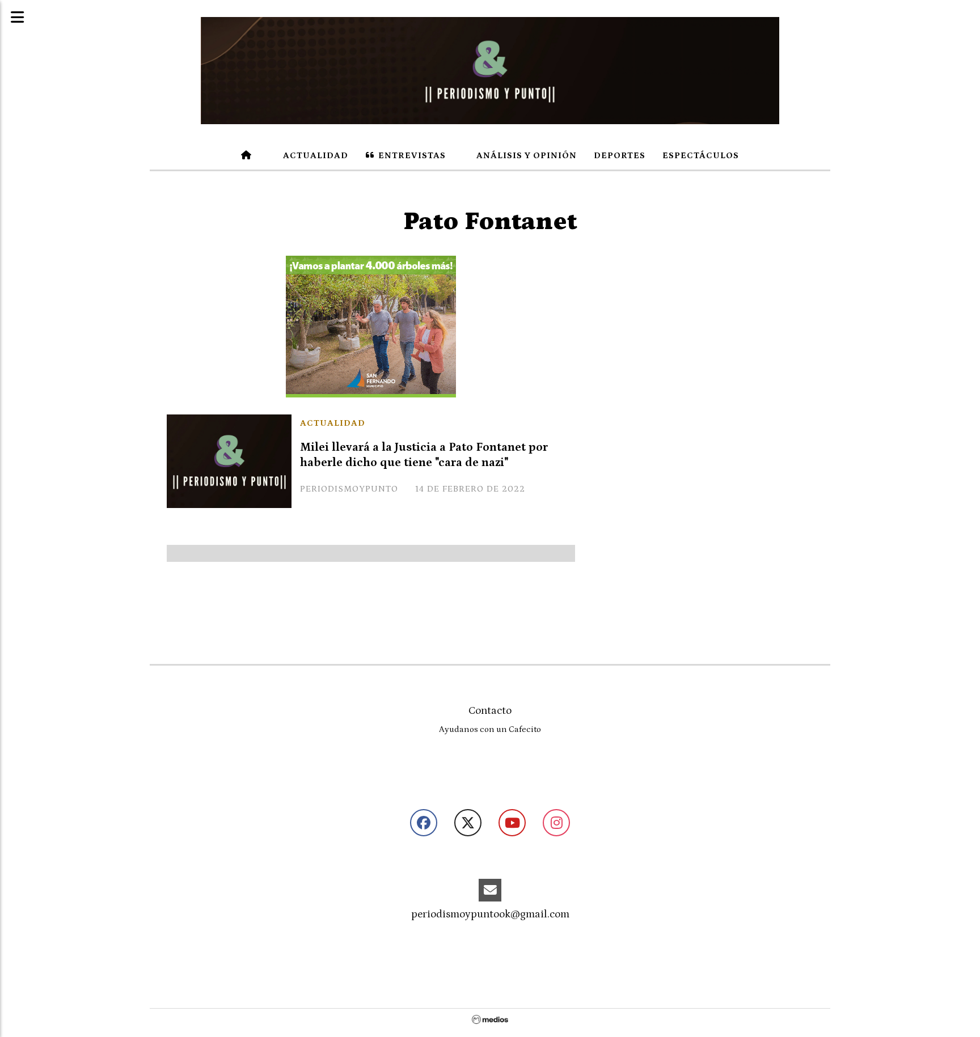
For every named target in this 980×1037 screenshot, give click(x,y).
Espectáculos (700, 155)
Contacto (490, 711)
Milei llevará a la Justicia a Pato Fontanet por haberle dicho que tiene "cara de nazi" (424, 455)
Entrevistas (411, 155)
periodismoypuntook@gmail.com (490, 914)
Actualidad (314, 155)
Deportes (619, 155)
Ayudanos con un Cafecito (490, 729)
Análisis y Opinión (525, 155)
